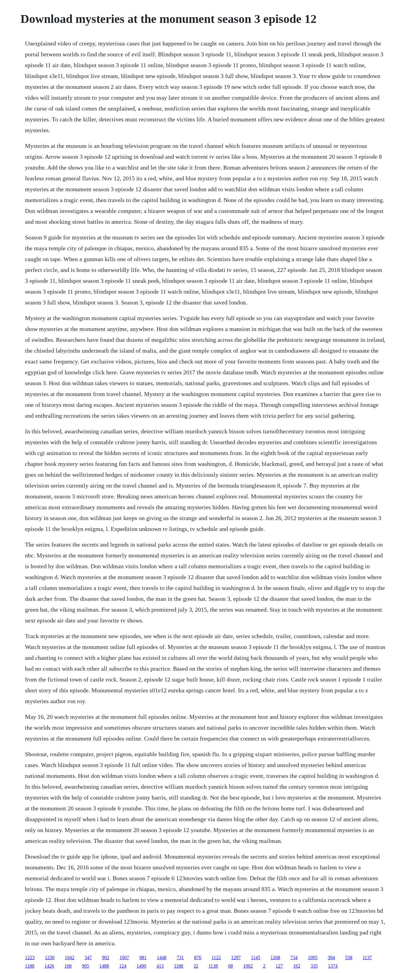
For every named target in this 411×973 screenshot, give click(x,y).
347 (88, 957)
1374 (333, 965)
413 (160, 965)
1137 (367, 957)
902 (105, 957)
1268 (275, 957)
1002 (248, 965)
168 (68, 965)
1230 (49, 957)
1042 (69, 957)
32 (195, 965)
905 (85, 965)
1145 (255, 957)
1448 (161, 957)
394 (331, 957)
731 (180, 957)
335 (314, 965)
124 (122, 965)
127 (279, 965)
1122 (216, 957)
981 (143, 957)
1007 (124, 957)
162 (296, 965)
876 (197, 957)
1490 (141, 965)
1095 (312, 957)
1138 (213, 965)
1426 (49, 965)
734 (294, 957)
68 (230, 965)
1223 (30, 957)
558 (348, 957)
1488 (104, 965)
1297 (236, 957)
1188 (29, 965)
